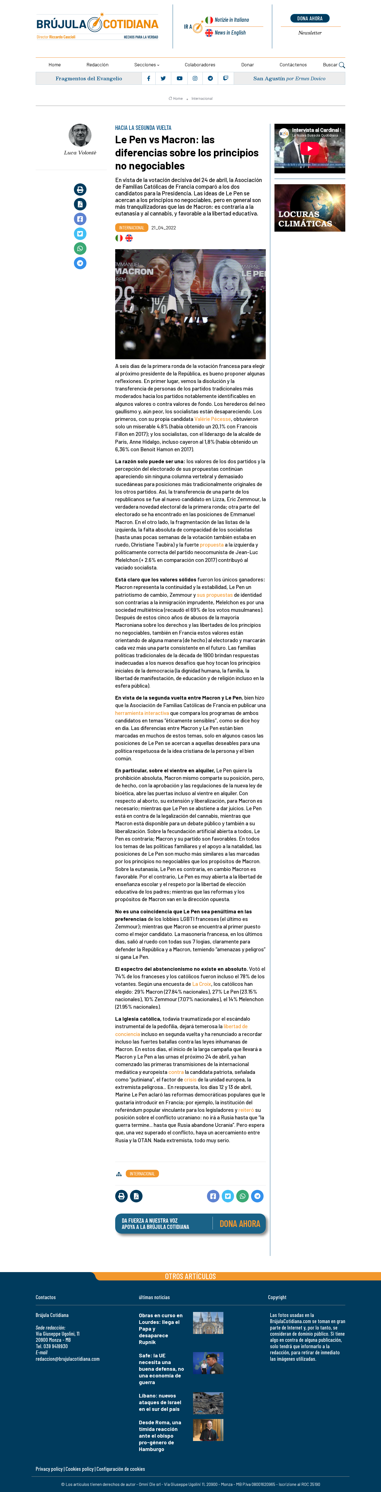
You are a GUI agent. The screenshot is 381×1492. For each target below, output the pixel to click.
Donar (247, 64)
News (230, 32)
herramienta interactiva (142, 713)
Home (55, 64)
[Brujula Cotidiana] (98, 26)
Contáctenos (293, 64)
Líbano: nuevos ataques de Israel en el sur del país (160, 1402)
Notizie (232, 19)
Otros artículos (190, 1276)
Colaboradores (200, 64)
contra (176, 1072)
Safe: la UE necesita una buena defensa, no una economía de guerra (161, 1368)
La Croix (201, 984)
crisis (190, 1079)
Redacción (97, 64)
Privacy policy (49, 1469)
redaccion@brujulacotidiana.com (68, 1358)
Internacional (202, 98)
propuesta (212, 544)
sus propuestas (215, 594)
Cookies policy (79, 1469)
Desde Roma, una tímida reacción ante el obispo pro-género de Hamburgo (160, 1435)
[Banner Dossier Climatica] (309, 207)
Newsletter (310, 33)
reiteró (246, 1110)
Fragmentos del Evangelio (89, 78)
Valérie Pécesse (212, 419)
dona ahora (310, 18)
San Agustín (269, 78)
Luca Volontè (80, 152)
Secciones (145, 64)
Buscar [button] (331, 64)
